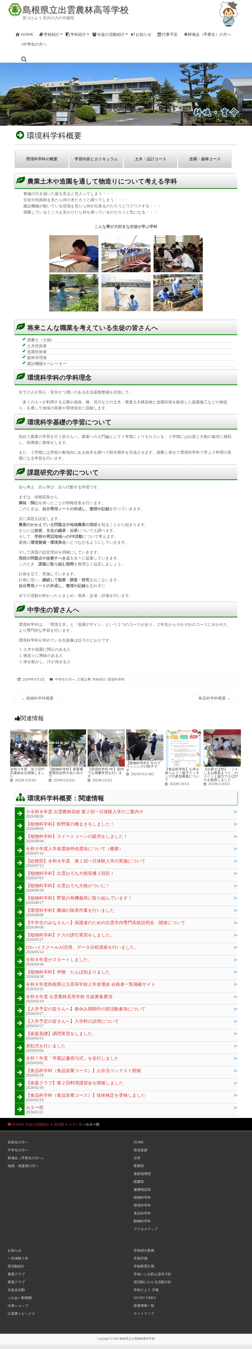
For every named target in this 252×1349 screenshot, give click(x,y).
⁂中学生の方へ (34, 44)
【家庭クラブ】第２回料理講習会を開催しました (74, 1083)
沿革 (137, 1158)
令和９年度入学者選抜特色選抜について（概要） (74, 849)
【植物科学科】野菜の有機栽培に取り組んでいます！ (79, 898)
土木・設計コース (150, 159)
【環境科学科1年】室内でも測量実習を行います (106, 772)
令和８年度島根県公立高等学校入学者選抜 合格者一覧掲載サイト (91, 984)
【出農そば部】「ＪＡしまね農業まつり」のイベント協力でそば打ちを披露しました (221, 774)
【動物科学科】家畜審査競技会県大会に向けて (66, 772)
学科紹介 (78, 34)
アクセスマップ (146, 1229)
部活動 (59, 1124)
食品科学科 (142, 1213)
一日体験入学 (18, 1258)
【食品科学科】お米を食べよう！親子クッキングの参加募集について (182, 774)
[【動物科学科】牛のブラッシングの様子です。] (145, 732)
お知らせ (143, 34)
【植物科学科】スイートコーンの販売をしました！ (77, 836)
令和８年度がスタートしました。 (59, 960)
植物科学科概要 (37, 698)
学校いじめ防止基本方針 (153, 1274)
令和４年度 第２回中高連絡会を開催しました (27, 772)
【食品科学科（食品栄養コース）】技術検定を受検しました (85, 1095)
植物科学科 (142, 1197)
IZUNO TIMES (145, 1298)
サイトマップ (144, 1313)
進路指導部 (142, 1174)
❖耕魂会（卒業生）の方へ (207, 34)
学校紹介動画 (144, 1250)
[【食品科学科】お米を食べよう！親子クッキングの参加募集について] (183, 732)
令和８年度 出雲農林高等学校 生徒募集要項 (69, 997)
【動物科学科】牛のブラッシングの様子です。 (143, 766)
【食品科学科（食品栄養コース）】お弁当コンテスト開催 (83, 1071)
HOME (27, 34)
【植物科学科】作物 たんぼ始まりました (68, 972)
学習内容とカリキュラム (96, 159)
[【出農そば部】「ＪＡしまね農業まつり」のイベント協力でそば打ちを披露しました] (222, 732)
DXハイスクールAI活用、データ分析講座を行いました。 (82, 947)
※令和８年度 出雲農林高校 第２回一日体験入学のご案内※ (84, 812)
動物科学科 (142, 1221)
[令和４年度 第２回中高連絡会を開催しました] (28, 732)
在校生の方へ (18, 1142)
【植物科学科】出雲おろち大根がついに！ (68, 886)
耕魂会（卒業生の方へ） (27, 1158)
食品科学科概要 (214, 698)
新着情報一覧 (144, 1306)
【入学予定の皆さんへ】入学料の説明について (72, 1021)
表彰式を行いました (46, 1046)
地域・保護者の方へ (23, 1166)
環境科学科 (116, 679)
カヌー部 (35, 1108)
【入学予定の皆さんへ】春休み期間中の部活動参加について (85, 1009)
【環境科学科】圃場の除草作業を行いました (70, 910)
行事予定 (170, 34)
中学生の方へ (65, 679)
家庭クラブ (16, 1282)
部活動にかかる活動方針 (153, 1282)
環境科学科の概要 (42, 159)
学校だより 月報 (146, 1290)
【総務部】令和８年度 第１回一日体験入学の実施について (85, 861)
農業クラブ (16, 1274)
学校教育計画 (144, 1266)
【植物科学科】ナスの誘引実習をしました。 (70, 935)
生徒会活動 (16, 1290)
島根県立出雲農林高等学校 (75, 9)
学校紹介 (52, 34)
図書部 (139, 1182)
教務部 (139, 1166)
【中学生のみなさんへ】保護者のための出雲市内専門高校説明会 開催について (105, 923)
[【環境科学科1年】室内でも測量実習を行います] (106, 732)
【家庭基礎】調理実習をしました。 (61, 1034)
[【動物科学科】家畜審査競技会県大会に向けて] (67, 732)
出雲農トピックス (21, 1313)
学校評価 (140, 1258)
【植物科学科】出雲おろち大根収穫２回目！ (70, 873)
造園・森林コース (205, 159)
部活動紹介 (16, 1266)
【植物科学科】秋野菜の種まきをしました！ (70, 824)
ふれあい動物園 (20, 1298)
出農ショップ (18, 1306)
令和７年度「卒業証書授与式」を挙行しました (72, 1058)
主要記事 (84, 679)
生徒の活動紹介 (111, 34)
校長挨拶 (140, 1150)
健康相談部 (142, 1189)
